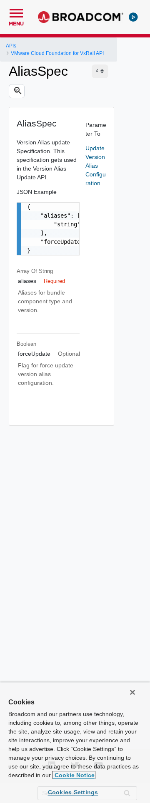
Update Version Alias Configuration (95, 165)
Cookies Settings (73, 792)
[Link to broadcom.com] (80, 17)
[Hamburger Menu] (16, 12)
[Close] (132, 692)
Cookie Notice (74, 775)
